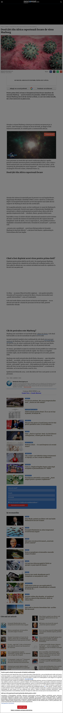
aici (45, 686)
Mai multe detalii (29, 679)
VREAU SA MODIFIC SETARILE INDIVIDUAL (21, 710)
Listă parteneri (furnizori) (7, 703)
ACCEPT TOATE (22, 707)
